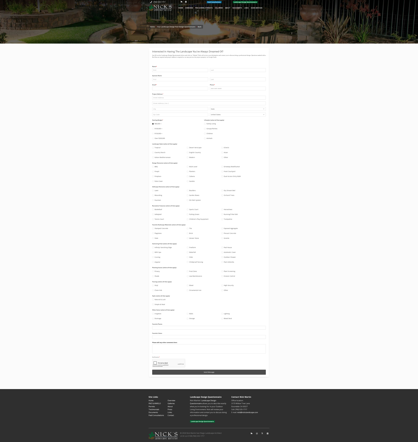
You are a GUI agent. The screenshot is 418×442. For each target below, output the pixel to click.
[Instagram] (257, 433)
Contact (171, 415)
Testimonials (154, 409)
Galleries (219, 8)
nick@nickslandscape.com (247, 412)
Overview (189, 8)
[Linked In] (186, 2)
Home (180, 8)
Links (246, 8)
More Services (256, 8)
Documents (237, 8)
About (227, 8)
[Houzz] (181, 2)
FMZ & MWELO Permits (204, 8)
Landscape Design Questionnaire (245, 2)
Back (199, 27)
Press (170, 409)
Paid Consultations (214, 2)
